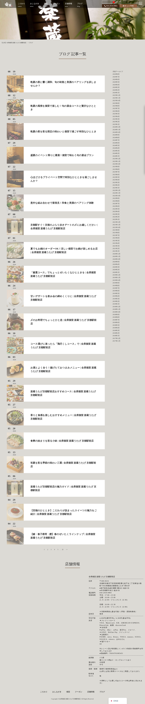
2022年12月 (116, 190)
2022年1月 (116, 219)
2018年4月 (116, 328)
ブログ (102, 692)
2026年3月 (116, 87)
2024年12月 (116, 127)
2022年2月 (116, 217)
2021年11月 (116, 225)
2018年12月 (116, 306)
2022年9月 (116, 198)
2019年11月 (116, 277)
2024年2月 (116, 153)
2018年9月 (116, 314)
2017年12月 (116, 338)
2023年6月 (116, 174)
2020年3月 (116, 267)
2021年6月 (116, 238)
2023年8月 (116, 169)
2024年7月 (116, 140)
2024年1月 (116, 156)
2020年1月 (116, 272)
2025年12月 (116, 95)
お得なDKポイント (119, 2)
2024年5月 (116, 145)
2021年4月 (116, 243)
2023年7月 (116, 172)
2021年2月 (116, 248)
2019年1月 (116, 304)
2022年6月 (116, 206)
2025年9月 (116, 103)
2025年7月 (116, 108)
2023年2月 (116, 185)
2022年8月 (116, 201)
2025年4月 (116, 116)
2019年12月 (116, 275)
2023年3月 (116, 182)
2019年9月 (116, 283)
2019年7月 (116, 288)
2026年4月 (116, 85)
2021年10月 (116, 227)
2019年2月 (116, 301)
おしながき (56, 692)
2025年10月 (116, 100)
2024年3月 (116, 151)
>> (67, 549)
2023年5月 (116, 177)
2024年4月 (116, 148)
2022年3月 (116, 214)
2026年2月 (116, 90)
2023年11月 (116, 161)
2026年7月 (116, 77)
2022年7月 (116, 203)
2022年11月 (116, 193)
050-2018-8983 (111, 6)
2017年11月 (116, 341)
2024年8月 (116, 137)
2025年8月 (116, 106)
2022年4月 (116, 211)
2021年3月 (116, 246)
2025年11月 (116, 98)
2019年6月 (116, 291)
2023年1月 (116, 188)
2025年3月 (116, 119)
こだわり (43, 692)
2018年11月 (116, 309)
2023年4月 (116, 180)
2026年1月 (116, 92)
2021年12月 (116, 222)
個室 (68, 692)
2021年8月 (116, 232)
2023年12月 (116, 158)
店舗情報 (90, 692)
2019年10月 (116, 280)
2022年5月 (116, 209)
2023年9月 (116, 166)
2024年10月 (116, 132)
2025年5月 (116, 114)
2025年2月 (116, 121)
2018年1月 (116, 335)
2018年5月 (116, 325)
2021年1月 (116, 251)
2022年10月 (116, 196)
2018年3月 (116, 330)
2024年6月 (116, 143)
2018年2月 (116, 333)
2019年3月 (116, 299)
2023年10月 (116, 164)
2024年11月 (116, 129)
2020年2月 (116, 269)
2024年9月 (116, 135)
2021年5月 (116, 240)
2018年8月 (116, 317)
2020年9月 (116, 262)
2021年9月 (116, 230)
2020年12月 (116, 254)
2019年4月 (116, 296)
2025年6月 (116, 111)
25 (62, 549)
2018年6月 (116, 322)
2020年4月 (116, 264)
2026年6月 (116, 79)
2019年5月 (116, 293)
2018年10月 (116, 312)
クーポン (78, 692)
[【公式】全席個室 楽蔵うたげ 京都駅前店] (9, 4)
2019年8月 (116, 285)
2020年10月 (116, 259)
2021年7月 (116, 235)
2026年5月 (116, 82)
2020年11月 (116, 256)
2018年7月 (116, 320)
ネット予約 (129, 6)
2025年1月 (116, 124)
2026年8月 (116, 74)
